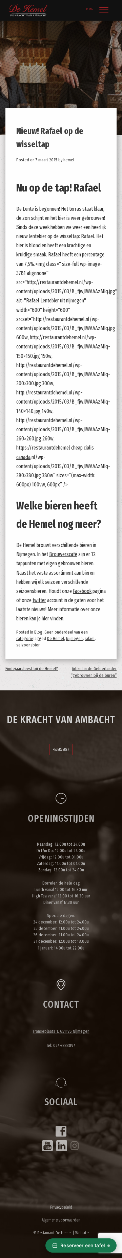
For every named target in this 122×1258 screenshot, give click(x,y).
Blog (38, 632)
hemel (68, 159)
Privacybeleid (61, 1207)
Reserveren (61, 749)
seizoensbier (28, 644)
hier (45, 618)
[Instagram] (74, 1145)
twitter (39, 600)
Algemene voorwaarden (61, 1219)
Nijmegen (74, 638)
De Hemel (55, 638)
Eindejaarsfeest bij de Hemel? (31, 668)
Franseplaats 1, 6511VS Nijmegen (61, 1031)
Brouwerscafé (63, 554)
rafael (90, 638)
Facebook (82, 591)
